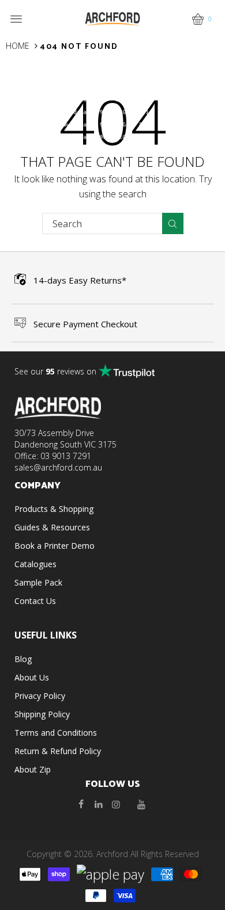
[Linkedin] (98, 804)
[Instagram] (116, 804)
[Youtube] (141, 804)
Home (17, 45)
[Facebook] (81, 804)
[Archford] (112, 18)
